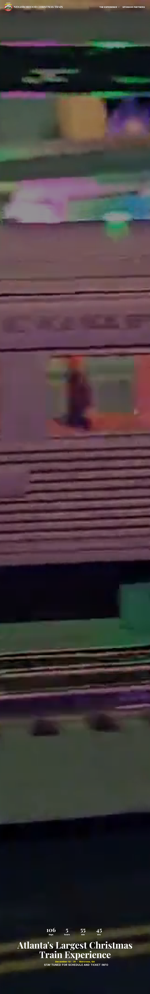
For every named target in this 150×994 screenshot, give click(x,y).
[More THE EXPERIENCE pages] (119, 7)
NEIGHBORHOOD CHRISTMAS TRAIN (38, 7)
